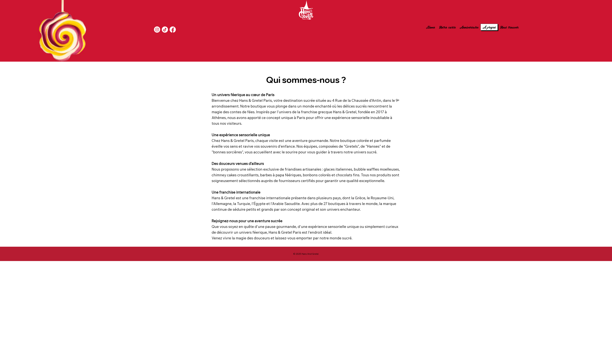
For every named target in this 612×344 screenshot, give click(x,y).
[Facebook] (173, 29)
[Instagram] (157, 29)
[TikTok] (165, 29)
